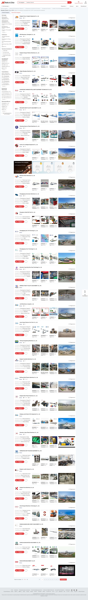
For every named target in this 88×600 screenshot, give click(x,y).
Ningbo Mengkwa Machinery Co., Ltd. (28, 71)
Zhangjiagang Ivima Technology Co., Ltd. (28, 249)
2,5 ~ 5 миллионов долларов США (5, 77)
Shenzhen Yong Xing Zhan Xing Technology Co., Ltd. (31, 267)
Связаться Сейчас (20, 29)
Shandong (5, 104)
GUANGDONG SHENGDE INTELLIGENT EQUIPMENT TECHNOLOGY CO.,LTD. (36, 89)
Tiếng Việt (75, 591)
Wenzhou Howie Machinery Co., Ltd (27, 175)
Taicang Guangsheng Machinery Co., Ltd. (28, 340)
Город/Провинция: (18, 43)
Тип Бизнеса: (17, 20)
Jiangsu (4, 107)
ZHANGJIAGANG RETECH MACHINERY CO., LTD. (30, 542)
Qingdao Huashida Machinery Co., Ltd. (28, 359)
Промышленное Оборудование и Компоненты (6, 21)
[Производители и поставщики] (7, 2)
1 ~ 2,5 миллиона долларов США (5, 84)
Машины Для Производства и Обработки (5, 17)
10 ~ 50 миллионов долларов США (5, 82)
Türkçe (72, 591)
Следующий (63, 579)
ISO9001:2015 (5, 63)
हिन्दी (64, 591)
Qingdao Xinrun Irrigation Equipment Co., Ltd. (29, 16)
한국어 (53, 591)
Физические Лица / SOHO (7, 44)
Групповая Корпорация (6, 42)
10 (22, 579)
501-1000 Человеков (6, 97)
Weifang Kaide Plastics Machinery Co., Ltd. (29, 377)
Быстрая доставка (6, 53)
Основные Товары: (18, 22)
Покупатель (63, 6)
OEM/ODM (5, 50)
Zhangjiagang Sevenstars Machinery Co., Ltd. (29, 194)
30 (24, 579)
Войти (85, 3)
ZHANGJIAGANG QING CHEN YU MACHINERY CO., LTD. (31, 524)
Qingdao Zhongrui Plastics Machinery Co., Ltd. (29, 52)
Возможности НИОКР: (19, 23)
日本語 (24, 591)
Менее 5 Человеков (7, 94)
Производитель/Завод (6, 39)
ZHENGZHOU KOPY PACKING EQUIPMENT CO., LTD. (31, 450)
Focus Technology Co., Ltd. (43, 593)
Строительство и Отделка (7, 24)
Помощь (71, 6)
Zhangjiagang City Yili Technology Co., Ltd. (29, 230)
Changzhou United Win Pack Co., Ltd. (27, 212)
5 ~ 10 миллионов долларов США (5, 79)
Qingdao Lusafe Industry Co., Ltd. (27, 469)
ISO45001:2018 (6, 66)
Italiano (44, 591)
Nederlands (60, 591)
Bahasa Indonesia (81, 591)
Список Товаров (5, 12)
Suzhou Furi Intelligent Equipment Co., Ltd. (29, 144)
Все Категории (5, 6)
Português (39, 591)
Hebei (4, 109)
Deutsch (35, 591)
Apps (77, 6)
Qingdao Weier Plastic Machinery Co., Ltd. (29, 395)
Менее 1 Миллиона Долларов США (6, 74)
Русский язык (48, 591)
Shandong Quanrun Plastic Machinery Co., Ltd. (30, 126)
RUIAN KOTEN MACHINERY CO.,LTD (27, 561)
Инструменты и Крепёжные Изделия (6, 27)
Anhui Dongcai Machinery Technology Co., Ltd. (30, 506)
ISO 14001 (5, 64)
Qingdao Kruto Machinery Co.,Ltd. (27, 487)
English (12, 591)
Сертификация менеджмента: (21, 276)
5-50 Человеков (6, 91)
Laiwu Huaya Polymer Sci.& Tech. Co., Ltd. (29, 322)
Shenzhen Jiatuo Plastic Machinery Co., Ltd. (29, 432)
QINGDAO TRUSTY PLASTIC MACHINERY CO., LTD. (30, 285)
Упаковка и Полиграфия (6, 30)
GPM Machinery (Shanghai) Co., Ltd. (27, 34)
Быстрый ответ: (18, 25)
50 (27, 579)
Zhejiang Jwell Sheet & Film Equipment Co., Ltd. (30, 414)
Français (27, 591)
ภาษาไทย (67, 591)
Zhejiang (4, 106)
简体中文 (16, 591)
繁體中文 (20, 591)
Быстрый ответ (6, 52)
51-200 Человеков (7, 93)
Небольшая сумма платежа (6, 56)
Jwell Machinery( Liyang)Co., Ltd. (27, 304)
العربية (57, 591)
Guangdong (5, 103)
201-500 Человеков (6, 96)
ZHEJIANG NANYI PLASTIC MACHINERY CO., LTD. (30, 108)
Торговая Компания (6, 37)
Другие (4, 46)
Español (31, 591)
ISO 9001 (4, 61)
